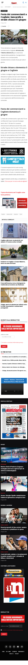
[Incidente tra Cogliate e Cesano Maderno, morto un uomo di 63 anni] (14, 252)
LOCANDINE (14, 651)
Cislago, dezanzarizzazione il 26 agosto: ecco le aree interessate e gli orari (14, 371)
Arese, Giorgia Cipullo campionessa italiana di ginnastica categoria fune (13, 496)
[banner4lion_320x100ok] (13, 151)
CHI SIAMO (8, 651)
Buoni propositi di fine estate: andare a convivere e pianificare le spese (14, 528)
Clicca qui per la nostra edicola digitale (16, 181)
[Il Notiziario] (14, 2)
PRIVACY (17, 653)
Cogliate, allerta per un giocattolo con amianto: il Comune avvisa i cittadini (12, 241)
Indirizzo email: (5, 626)
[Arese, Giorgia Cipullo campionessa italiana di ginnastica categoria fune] (14, 483)
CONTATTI (11, 653)
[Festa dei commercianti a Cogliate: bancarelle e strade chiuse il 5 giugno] (14, 36)
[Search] (26, 2)
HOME (3, 651)
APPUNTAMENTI (4, 10)
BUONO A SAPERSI (4, 522)
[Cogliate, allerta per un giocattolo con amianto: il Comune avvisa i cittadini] (14, 230)
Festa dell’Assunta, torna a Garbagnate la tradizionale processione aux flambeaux (13, 284)
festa (21, 214)
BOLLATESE (3, 490)
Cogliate (3, 214)
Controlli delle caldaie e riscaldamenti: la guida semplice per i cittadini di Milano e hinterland (14, 556)
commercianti (9, 214)
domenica (16, 214)
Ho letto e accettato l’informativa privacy (12, 342)
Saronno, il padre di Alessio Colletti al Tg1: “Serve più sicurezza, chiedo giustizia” (13, 364)
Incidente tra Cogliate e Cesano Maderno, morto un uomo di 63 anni (13, 262)
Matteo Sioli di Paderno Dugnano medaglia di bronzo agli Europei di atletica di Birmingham (12, 468)
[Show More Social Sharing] (8, 26)
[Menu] (2, 2)
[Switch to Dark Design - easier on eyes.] (23, 2)
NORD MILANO (3, 461)
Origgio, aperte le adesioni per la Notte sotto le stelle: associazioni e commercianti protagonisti (14, 306)
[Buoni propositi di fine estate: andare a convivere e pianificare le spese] (14, 515)
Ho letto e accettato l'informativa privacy (12, 630)
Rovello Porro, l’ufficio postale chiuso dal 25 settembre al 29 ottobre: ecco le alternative (14, 361)
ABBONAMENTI (21, 651)
